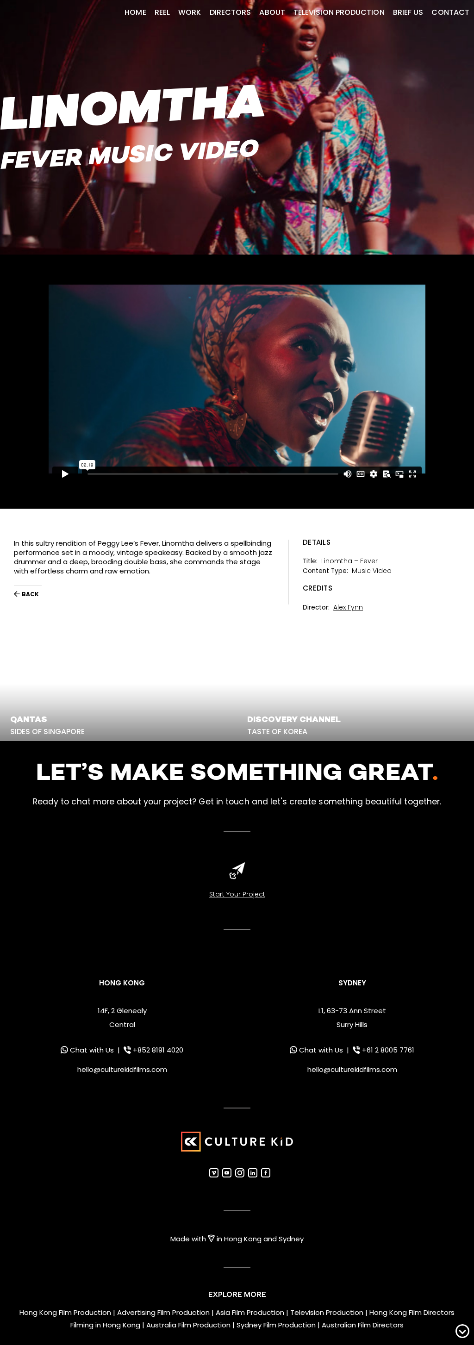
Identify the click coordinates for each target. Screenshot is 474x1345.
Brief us (408, 12)
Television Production (339, 12)
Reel (162, 12)
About (272, 12)
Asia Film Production (250, 1312)
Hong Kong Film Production (65, 1312)
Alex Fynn (348, 607)
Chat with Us (92, 1050)
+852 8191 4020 (158, 1050)
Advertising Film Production (163, 1312)
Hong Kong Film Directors (412, 1312)
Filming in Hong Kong (105, 1325)
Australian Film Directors (363, 1325)
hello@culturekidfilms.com (122, 1069)
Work (189, 12)
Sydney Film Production (276, 1325)
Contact (450, 12)
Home (135, 12)
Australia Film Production (188, 1325)
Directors (230, 12)
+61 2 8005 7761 (388, 1050)
